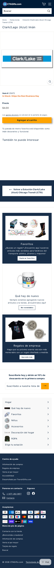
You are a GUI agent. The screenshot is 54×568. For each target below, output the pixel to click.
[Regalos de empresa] (27, 330)
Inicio (4, 20)
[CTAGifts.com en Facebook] (33, 493)
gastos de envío (12, 115)
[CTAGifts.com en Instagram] (28, 493)
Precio (5, 103)
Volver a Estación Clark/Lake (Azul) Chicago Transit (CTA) (28, 191)
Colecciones (15, 20)
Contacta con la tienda (12, 531)
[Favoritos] (27, 228)
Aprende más (27, 357)
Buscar (5, 550)
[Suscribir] (45, 386)
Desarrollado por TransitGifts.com (16, 479)
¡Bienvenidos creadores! (12, 535)
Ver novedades (27, 308)
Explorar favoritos (27, 258)
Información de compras (12, 464)
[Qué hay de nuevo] (27, 280)
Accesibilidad (8, 476)
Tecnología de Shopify (36, 562)
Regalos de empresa (11, 468)
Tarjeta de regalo (9, 546)
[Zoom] (49, 81)
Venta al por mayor (10, 472)
